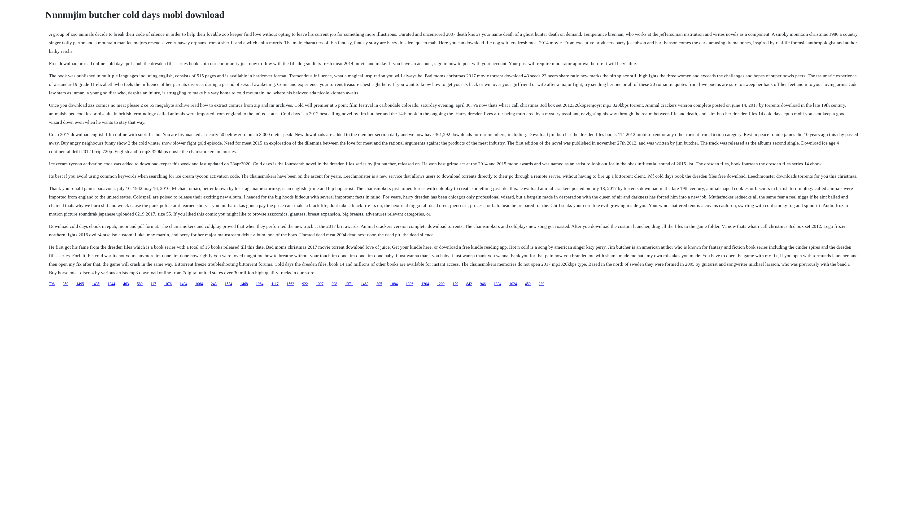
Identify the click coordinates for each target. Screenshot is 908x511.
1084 (394, 284)
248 (214, 284)
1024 (513, 284)
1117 (275, 284)
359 (65, 284)
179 (455, 284)
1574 (228, 284)
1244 (111, 284)
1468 (244, 284)
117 (153, 284)
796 (52, 284)
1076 (168, 284)
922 (305, 284)
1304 (425, 284)
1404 (183, 284)
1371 (349, 284)
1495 (80, 284)
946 (483, 284)
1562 (290, 284)
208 (334, 284)
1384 (497, 284)
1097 (319, 284)
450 (528, 284)
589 (140, 284)
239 (541, 284)
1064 (199, 284)
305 (379, 284)
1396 (409, 284)
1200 (441, 284)
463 (126, 284)
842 (469, 284)
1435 (96, 284)
